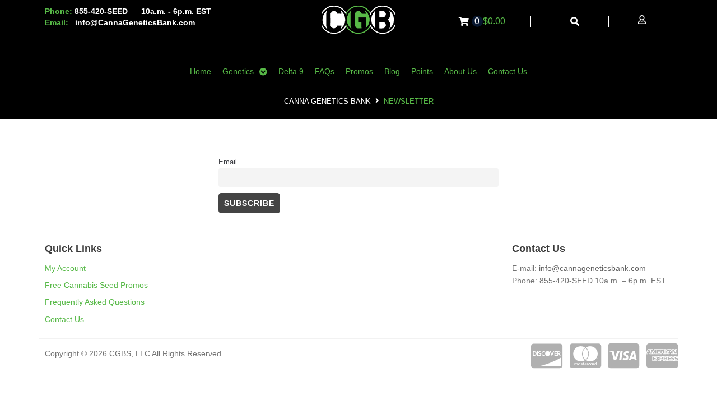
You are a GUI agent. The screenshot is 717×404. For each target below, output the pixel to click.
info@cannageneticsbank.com (592, 268)
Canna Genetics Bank (327, 101)
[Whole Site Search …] (575, 21)
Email (227, 162)
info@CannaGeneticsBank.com (135, 22)
